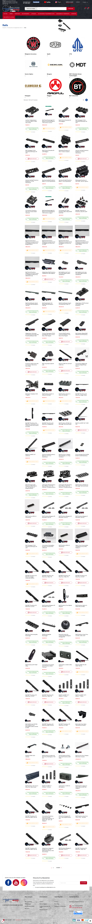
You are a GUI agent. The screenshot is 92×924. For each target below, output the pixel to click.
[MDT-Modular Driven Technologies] (77, 64)
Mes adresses (28, 904)
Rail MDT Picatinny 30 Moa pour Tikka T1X (47, 576)
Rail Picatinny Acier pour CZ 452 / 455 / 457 (81, 635)
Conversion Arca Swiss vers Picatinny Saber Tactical (48, 666)
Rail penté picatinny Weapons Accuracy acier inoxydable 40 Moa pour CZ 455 (48, 242)
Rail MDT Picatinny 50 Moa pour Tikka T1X (47, 695)
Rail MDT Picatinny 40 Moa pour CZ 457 (81, 576)
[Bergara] (55, 64)
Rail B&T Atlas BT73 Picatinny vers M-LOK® (81, 211)
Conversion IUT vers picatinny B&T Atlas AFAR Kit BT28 (65, 211)
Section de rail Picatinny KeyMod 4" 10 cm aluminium (81, 151)
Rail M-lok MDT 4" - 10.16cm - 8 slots (47, 786)
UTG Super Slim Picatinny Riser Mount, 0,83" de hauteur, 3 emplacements (65, 486)
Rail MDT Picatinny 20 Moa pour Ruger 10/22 (81, 394)
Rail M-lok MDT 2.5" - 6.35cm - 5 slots (64, 695)
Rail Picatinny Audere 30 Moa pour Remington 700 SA (48, 757)
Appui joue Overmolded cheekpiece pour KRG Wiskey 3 (81, 546)
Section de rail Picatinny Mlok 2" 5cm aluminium (65, 181)
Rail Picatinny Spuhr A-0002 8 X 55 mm (48, 394)
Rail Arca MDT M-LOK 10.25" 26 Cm (80, 665)
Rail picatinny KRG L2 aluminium (30, 517)
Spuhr (49, 54)
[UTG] (77, 44)
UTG (70, 54)
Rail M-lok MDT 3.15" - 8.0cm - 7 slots (81, 695)
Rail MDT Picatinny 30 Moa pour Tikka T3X (81, 849)
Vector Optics (29, 74)
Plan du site (56, 904)
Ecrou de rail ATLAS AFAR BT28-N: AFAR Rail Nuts (82, 455)
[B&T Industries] (77, 86)
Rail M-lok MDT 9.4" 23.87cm (30, 455)
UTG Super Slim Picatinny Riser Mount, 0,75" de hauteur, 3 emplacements (48, 486)
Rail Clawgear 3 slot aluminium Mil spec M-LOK (81, 121)
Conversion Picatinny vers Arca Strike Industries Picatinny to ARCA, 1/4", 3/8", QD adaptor (48, 818)
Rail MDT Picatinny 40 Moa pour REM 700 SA (48, 725)
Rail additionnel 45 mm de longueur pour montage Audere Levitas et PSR (31, 726)
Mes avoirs (27, 908)
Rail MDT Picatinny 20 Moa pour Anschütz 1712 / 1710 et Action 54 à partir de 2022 (32, 424)
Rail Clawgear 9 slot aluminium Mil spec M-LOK (31, 151)
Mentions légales (43, 904)
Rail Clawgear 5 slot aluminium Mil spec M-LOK (31, 546)
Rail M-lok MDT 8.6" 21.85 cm (81, 423)
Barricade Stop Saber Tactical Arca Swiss (80, 725)
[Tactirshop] (11, 900)
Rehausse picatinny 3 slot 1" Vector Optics (64, 151)
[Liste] (83, 100)
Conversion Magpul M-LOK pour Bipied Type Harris (81, 365)
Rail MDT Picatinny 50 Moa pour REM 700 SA (31, 849)
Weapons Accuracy (30, 54)
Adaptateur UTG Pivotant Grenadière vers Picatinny (82, 304)
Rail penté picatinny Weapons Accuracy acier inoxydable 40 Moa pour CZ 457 (65, 242)
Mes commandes (28, 901)
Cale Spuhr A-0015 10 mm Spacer (64, 786)
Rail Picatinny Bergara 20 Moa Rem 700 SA (65, 517)
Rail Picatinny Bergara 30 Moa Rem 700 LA (48, 606)
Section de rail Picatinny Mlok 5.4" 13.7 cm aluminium (48, 455)
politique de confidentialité (46, 887)
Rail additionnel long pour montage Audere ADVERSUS (81, 273)
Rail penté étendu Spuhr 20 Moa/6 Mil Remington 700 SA (31, 304)
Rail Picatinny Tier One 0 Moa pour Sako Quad (31, 786)
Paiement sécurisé (43, 909)
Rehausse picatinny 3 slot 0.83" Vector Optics (81, 181)
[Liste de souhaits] (85, 8)
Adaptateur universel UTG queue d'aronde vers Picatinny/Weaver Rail (32, 334)
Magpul (49, 96)
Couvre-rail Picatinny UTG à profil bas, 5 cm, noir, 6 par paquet (64, 334)
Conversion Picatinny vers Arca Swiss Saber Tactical (31, 211)
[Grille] (86, 100)
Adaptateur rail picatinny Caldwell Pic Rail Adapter (48, 273)
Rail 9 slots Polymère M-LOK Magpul (48, 151)
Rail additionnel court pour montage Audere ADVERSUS (64, 273)
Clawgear (28, 96)
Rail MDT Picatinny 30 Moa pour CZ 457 (31, 695)
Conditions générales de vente (45, 907)
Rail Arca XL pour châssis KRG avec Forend (81, 756)
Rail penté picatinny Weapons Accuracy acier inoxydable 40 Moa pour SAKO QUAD (82, 242)
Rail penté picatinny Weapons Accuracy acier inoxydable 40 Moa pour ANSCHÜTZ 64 (32, 274)
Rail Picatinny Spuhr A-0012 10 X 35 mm (65, 394)
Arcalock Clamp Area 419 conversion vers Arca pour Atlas (31, 365)
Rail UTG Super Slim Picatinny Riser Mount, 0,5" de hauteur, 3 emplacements (31, 486)
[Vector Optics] (33, 64)
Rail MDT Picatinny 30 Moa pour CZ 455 (64, 725)
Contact (56, 901)
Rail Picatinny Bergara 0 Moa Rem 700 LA (65, 849)
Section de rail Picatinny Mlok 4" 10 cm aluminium (48, 181)
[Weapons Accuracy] (33, 44)
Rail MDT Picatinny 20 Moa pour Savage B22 (47, 423)
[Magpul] (55, 86)
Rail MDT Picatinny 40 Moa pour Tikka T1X (64, 576)
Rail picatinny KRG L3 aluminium (64, 546)
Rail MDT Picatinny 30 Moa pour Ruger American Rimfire (31, 577)
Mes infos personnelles (29, 906)
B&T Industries (73, 96)
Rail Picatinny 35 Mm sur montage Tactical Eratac (65, 423)
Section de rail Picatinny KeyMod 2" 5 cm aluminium (31, 181)
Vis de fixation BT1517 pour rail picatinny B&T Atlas (65, 757)
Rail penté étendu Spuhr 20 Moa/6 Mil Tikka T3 (65, 304)
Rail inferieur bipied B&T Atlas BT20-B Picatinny (81, 334)
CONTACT (78, 2)
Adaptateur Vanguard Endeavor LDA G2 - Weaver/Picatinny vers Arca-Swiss (48, 850)
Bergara (49, 74)
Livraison (41, 901)
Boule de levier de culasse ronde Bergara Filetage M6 (65, 635)
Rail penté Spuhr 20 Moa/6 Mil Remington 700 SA (47, 304)
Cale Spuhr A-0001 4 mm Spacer (65, 665)
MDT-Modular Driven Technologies (75, 74)
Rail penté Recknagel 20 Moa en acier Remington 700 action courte (48, 121)
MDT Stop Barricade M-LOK (48, 364)
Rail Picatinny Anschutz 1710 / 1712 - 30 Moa (81, 817)
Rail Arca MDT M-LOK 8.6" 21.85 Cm (65, 364)
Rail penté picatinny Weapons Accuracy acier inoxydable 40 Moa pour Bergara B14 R (32, 242)
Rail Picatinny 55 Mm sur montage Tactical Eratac (81, 485)
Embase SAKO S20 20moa (30, 756)
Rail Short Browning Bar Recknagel (31, 635)
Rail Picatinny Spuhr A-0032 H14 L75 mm (81, 606)
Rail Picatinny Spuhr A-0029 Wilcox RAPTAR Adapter (81, 787)
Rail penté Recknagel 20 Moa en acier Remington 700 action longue (48, 211)
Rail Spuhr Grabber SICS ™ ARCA (31, 394)
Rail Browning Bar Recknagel (46, 635)
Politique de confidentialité (60, 906)
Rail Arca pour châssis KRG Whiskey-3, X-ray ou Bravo (64, 455)
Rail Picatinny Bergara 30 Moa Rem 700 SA (48, 517)
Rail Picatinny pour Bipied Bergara (65, 606)
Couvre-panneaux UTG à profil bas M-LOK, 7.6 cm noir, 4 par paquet (48, 334)
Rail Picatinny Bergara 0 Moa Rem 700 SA (81, 517)
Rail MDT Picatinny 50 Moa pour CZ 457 (31, 606)
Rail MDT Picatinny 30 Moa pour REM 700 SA (31, 817)
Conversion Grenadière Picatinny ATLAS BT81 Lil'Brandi (48, 546)
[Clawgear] (33, 86)
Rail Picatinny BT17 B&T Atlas (31, 665)
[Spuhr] (55, 44)
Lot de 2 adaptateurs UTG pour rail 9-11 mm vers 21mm (31, 121)
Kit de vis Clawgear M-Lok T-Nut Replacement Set (65, 817)
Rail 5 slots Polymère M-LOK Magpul (65, 121)
